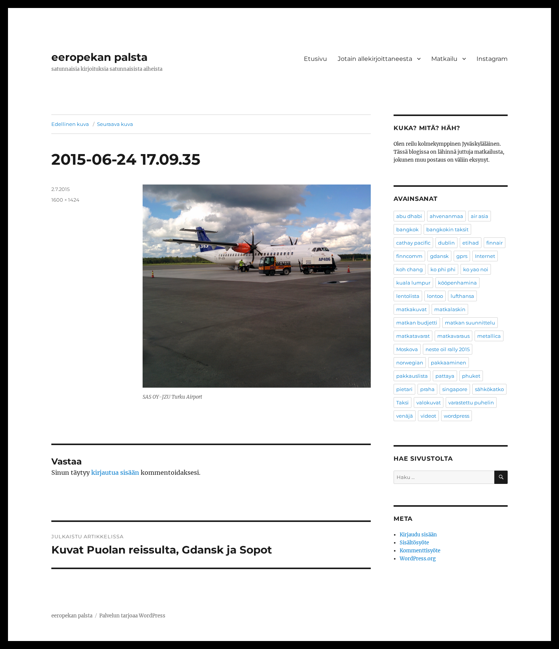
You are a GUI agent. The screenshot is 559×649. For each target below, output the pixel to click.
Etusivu (315, 58)
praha (427, 389)
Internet (485, 256)
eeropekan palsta (99, 57)
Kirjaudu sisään (418, 534)
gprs (461, 256)
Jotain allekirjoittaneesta (375, 58)
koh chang (409, 269)
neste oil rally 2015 (448, 349)
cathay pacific (413, 243)
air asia (479, 216)
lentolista (407, 296)
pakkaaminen (448, 362)
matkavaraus (453, 336)
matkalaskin (449, 309)
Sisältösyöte (414, 542)
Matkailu (444, 58)
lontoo (435, 296)
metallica (489, 336)
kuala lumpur (413, 283)
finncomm (409, 256)
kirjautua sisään (115, 472)
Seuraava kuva (115, 124)
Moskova (407, 349)
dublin (446, 243)
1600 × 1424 (65, 200)
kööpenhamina (457, 283)
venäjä (404, 416)
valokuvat (428, 402)
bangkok (407, 229)
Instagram (492, 58)
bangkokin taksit (447, 229)
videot (428, 416)
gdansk (439, 256)
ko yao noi (475, 269)
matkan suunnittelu (470, 323)
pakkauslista (412, 376)
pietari (404, 389)
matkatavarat (413, 336)
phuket (471, 376)
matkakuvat (411, 309)
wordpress (456, 416)
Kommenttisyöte (420, 550)
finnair (494, 243)
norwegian (409, 362)
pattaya (444, 376)
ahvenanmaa (446, 216)
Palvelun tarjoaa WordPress (132, 615)
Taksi (402, 402)
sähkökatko (489, 389)
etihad (470, 243)
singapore (454, 389)
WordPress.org (418, 558)
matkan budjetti (416, 323)
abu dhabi (409, 216)
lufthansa (462, 296)
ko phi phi (443, 269)
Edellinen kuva (70, 124)
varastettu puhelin (471, 402)
